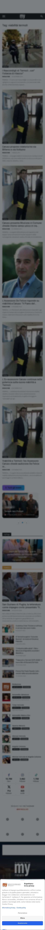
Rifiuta (22, 918)
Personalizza (22, 913)
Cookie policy (21, 908)
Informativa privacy (8, 908)
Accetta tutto (22, 923)
